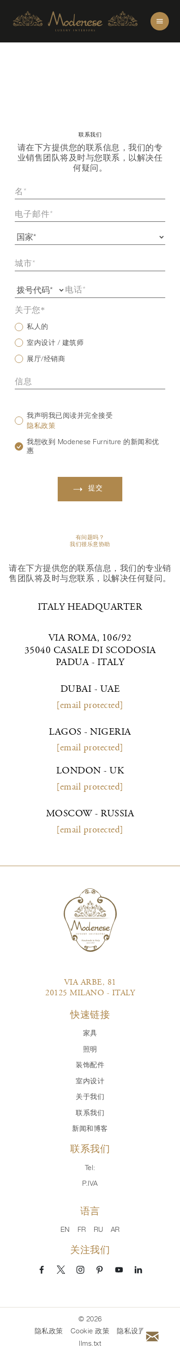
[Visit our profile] (41, 1269)
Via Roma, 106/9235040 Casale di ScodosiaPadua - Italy (90, 650)
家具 (90, 1033)
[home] (75, 21)
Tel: (90, 1167)
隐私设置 (131, 1331)
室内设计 (90, 1081)
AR (115, 1229)
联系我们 (90, 1113)
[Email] (152, 1336)
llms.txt (90, 1343)
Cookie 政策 (90, 1331)
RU (98, 1229)
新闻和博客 (90, 1128)
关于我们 (90, 1096)
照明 (90, 1049)
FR (82, 1229)
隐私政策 (41, 425)
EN (65, 1229)
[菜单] (159, 21)
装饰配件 (90, 1065)
